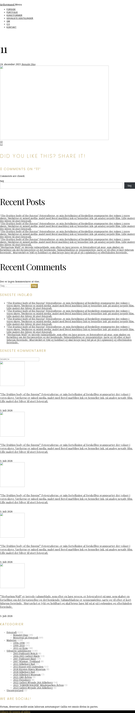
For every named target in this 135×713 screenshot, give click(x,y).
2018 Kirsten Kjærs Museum (29, 669)
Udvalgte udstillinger (20, 18)
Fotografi (12, 632)
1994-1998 (19, 643)
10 (1, 141)
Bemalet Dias (28, 64)
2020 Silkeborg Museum (27, 674)
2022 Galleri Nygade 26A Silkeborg (33, 682)
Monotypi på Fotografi (25, 637)
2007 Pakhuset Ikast (24, 658)
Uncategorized (15, 690)
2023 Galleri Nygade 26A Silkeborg (33, 687)
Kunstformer (14, 15)
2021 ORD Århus (22, 677)
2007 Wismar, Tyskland (26, 661)
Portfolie (12, 12)
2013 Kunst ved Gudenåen (28, 666)
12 (1, 144)
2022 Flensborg (22, 680)
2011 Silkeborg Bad (24, 664)
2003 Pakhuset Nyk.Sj (25, 653)
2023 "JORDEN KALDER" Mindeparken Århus (38, 685)
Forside (11, 9)
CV (8, 24)
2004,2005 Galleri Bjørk (26, 656)
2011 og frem (20, 648)
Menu (18, 4)
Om (8, 21)
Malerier (12, 640)
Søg (2, 181)
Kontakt (11, 27)
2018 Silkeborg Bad (24, 672)
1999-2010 (19, 645)
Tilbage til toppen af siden (15, 711)
